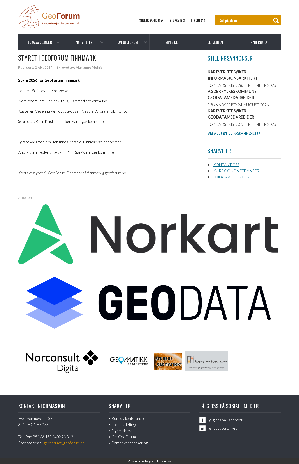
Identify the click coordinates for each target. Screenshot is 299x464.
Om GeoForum (128, 42)
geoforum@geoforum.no (64, 442)
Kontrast (200, 20)
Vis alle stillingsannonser (234, 133)
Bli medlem (215, 42)
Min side (171, 42)
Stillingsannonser (151, 20)
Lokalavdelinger (40, 42)
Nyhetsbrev (259, 42)
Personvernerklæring (130, 442)
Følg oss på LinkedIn (224, 428)
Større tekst (178, 20)
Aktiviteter (84, 42)
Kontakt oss (226, 164)
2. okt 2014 (43, 67)
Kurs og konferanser (236, 170)
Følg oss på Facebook (225, 419)
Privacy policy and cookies (149, 461)
